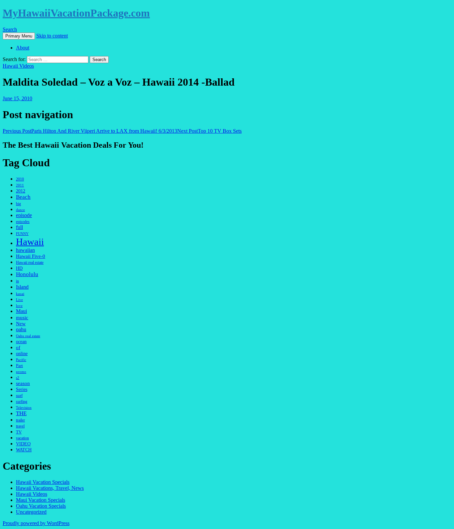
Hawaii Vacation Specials (42, 482)
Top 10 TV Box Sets (209, 131)
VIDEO (23, 443)
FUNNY (22, 234)
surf (19, 395)
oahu (21, 329)
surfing (21, 401)
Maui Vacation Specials (40, 500)
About (22, 47)
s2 (17, 378)
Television (24, 408)
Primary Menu (18, 36)
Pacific (21, 360)
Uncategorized (31, 512)
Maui (21, 311)
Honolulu (27, 274)
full (19, 227)
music (22, 317)
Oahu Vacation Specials (41, 506)
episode (24, 215)
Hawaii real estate (30, 263)
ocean (21, 341)
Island (22, 287)
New (21, 323)
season (23, 383)
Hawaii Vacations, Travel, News (50, 488)
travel (20, 426)
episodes (23, 221)
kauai (20, 294)
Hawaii (30, 241)
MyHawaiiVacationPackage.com (76, 13)
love (19, 306)
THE (21, 413)
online (22, 353)
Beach (23, 197)
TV (19, 432)
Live (19, 300)
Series (21, 389)
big (18, 204)
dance (20, 210)
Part (19, 365)
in (17, 281)
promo (21, 372)
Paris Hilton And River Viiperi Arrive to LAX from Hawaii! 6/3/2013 (90, 131)
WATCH (24, 449)
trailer (20, 420)
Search (10, 29)
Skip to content (52, 35)
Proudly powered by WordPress (36, 523)
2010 (20, 179)
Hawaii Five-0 (30, 256)
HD (19, 268)
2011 (20, 185)
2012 (20, 191)
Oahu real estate (28, 336)
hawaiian (25, 250)
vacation (22, 438)
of (18, 347)
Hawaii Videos (18, 66)
